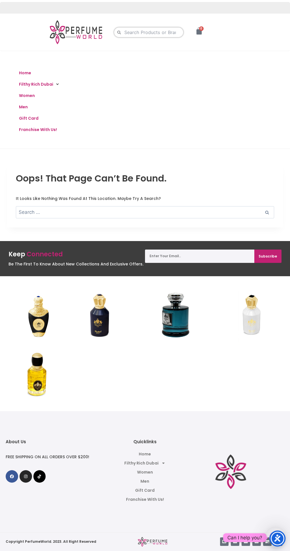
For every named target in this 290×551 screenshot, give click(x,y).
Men (23, 107)
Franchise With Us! (38, 129)
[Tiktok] (39, 476)
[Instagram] (26, 476)
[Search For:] (145, 212)
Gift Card (29, 118)
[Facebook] (12, 476)
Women (27, 95)
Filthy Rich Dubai (36, 84)
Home (25, 73)
